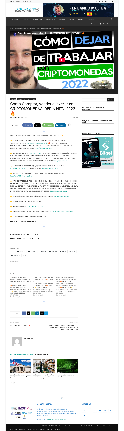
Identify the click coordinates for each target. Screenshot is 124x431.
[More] (69, 125)
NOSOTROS (90, 19)
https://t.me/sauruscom (50, 168)
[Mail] (102, 1)
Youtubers (19, 99)
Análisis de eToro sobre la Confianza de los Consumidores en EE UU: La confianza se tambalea (43, 377)
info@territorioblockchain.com (56, 419)
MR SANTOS (26, 99)
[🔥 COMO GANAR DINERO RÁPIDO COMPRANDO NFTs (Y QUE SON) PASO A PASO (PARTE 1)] (21, 287)
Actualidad (15, 19)
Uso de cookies (63, 426)
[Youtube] (112, 1)
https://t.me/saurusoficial (34, 206)
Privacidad (84, 426)
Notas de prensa (50, 19)
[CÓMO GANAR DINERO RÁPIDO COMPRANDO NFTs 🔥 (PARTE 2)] (44, 286)
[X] (109, 1)
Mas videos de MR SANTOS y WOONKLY (27, 234)
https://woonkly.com (60, 161)
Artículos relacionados (21, 354)
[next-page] (14, 383)
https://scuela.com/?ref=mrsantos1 (62, 211)
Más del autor (41, 354)
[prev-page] (11, 383)
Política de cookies (74, 426)
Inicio (11, 28)
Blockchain (25, 19)
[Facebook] (93, 1)
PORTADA (33, 99)
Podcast (71, 19)
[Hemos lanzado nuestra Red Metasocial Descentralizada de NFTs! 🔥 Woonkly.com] (67, 286)
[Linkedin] (99, 1)
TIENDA (105, 426)
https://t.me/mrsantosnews (62, 196)
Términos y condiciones (94, 426)
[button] (111, 19)
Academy (62, 19)
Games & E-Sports (38, 19)
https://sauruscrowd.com (18, 168)
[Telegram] (105, 1)
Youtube (80, 19)
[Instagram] (96, 1)
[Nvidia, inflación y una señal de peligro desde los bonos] (67, 366)
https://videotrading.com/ (43, 148)
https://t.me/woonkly (35, 153)
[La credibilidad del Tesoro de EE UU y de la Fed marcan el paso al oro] (20, 366)
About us (111, 426)
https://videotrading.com (58, 191)
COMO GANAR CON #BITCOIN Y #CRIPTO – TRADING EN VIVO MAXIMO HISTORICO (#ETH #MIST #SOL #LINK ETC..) (63, 327)
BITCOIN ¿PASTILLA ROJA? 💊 (20, 325)
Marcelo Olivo (16, 117)
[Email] (42, 313)
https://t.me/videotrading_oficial (37, 143)
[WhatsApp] (33, 313)
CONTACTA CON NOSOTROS (49, 426)
